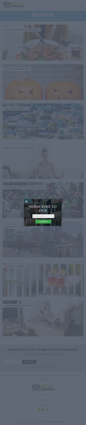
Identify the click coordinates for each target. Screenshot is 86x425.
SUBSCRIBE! (43, 221)
